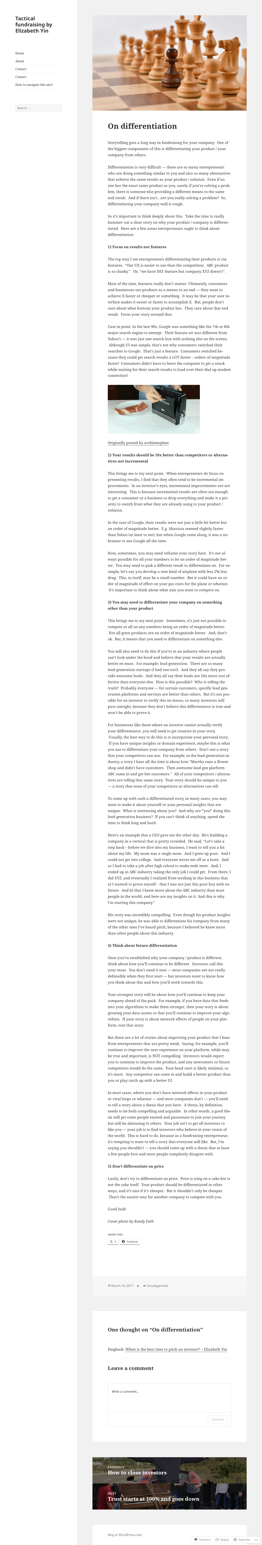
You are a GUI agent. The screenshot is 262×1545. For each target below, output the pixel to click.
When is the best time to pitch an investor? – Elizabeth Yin (176, 1349)
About (19, 61)
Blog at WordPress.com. (125, 1535)
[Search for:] (38, 108)
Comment (218, 1419)
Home (19, 53)
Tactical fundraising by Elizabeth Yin (33, 24)
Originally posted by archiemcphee (138, 442)
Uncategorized (157, 1286)
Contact (20, 69)
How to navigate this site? (34, 85)
